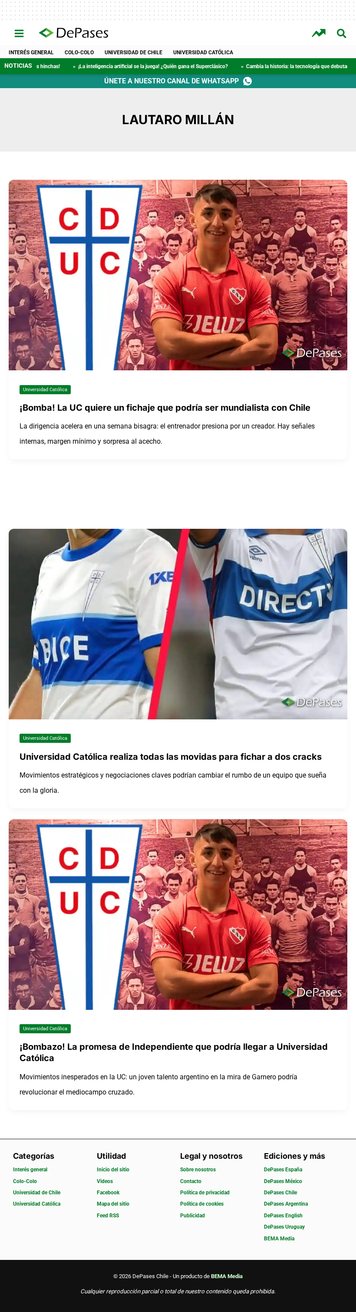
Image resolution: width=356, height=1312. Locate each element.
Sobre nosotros (198, 1170)
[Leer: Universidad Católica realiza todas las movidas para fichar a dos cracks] (178, 624)
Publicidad (192, 1216)
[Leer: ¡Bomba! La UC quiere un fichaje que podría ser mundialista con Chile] (178, 274)
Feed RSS (108, 1216)
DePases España (283, 1170)
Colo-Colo (79, 52)
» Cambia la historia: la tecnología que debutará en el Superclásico (265, 66)
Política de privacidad (205, 1193)
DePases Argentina (286, 1204)
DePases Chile (280, 1193)
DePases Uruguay (284, 1227)
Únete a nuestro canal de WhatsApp (171, 81)
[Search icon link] (342, 35)
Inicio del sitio (113, 1170)
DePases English (283, 1216)
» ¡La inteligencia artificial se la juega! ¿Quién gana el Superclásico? (97, 66)
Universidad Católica (203, 52)
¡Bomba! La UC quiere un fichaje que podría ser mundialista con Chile (165, 407)
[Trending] (319, 33)
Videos (105, 1181)
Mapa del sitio (113, 1204)
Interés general (31, 52)
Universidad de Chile (133, 52)
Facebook (108, 1193)
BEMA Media (279, 1239)
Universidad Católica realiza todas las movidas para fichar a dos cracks (171, 757)
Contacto (190, 1181)
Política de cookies (202, 1204)
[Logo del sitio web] (73, 33)
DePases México (283, 1181)
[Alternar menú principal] (19, 33)
